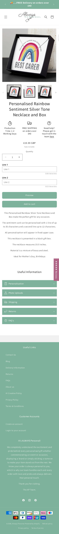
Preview (29, 195)
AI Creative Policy (14, 393)
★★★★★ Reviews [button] (56, 270)
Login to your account (16, 430)
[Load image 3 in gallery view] (45, 92)
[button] (6, 17)
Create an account (14, 424)
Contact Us (11, 354)
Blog (8, 361)
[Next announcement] (54, 4)
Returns (9, 374)
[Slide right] (56, 92)
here (52, 136)
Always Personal (18, 524)
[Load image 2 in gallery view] (29, 92)
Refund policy (47, 524)
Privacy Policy (12, 399)
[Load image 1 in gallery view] (14, 92)
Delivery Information (15, 367)
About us (10, 387)
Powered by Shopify (32, 524)
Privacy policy (23, 528)
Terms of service (38, 528)
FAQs (8, 380)
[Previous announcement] (5, 4)
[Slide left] (3, 92)
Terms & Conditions (15, 406)
